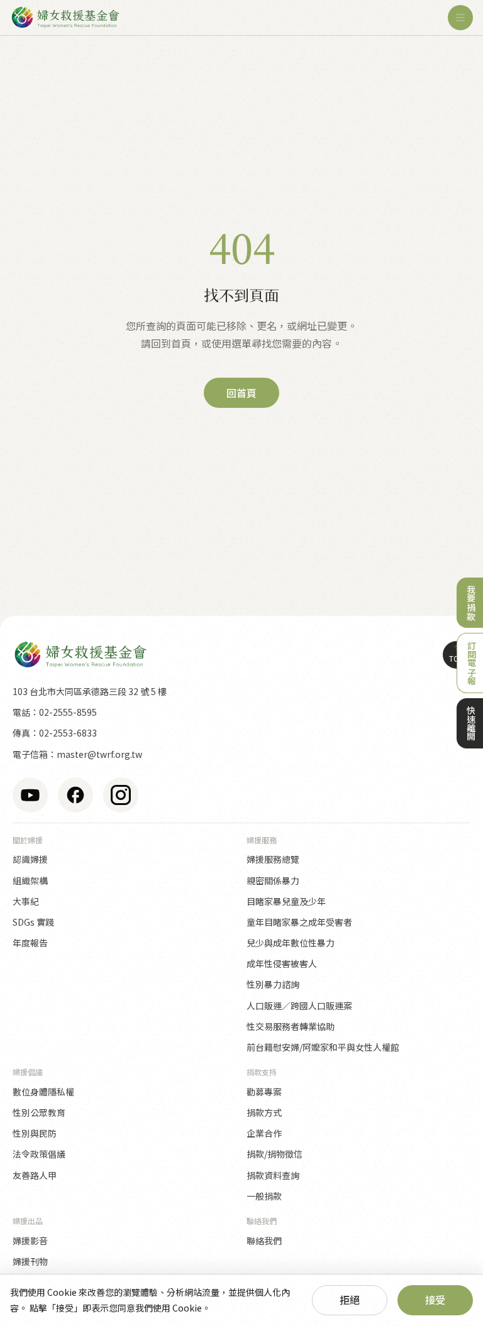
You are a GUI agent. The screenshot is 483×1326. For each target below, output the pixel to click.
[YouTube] (30, 795)
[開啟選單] (460, 17)
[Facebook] (75, 795)
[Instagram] (120, 795)
